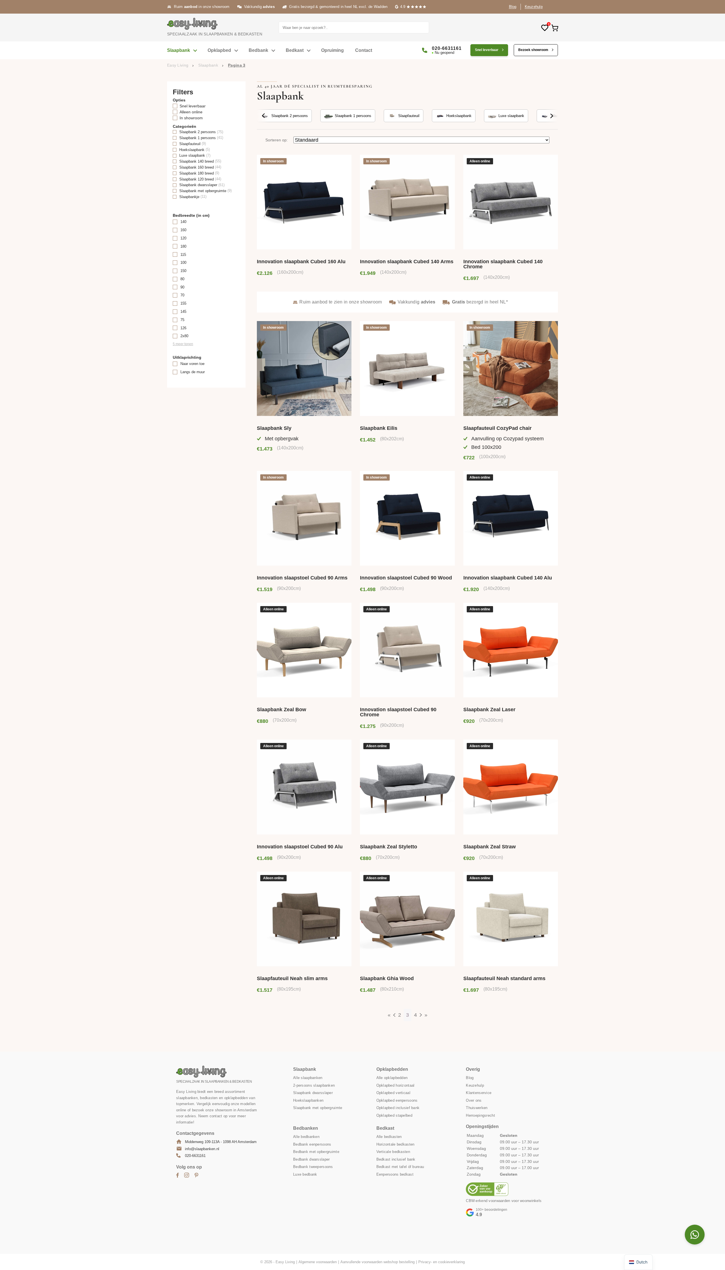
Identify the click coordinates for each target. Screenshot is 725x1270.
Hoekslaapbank (459, 116)
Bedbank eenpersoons (312, 1144)
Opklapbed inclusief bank (398, 1108)
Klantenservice (478, 1093)
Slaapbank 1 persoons (353, 116)
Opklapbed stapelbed (394, 1115)
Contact (363, 50)
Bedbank (258, 50)
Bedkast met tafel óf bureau (400, 1167)
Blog (513, 7)
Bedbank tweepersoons (313, 1167)
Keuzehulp (534, 7)
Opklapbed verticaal (393, 1093)
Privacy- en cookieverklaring (441, 1262)
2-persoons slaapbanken (314, 1085)
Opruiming (332, 50)
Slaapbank (178, 50)
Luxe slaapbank (511, 116)
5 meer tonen (183, 344)
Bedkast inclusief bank (395, 1159)
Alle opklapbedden (392, 1078)
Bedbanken (305, 1128)
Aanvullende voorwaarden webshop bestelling (377, 1262)
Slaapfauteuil (408, 116)
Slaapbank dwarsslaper (313, 1093)
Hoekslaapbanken (308, 1100)
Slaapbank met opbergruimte (317, 1108)
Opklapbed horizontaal (395, 1085)
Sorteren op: (276, 140)
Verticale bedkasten (393, 1152)
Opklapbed (219, 50)
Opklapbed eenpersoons (397, 1100)
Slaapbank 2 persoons (289, 116)
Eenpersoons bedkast (394, 1174)
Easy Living (177, 65)
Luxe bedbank (305, 1174)
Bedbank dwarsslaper (311, 1159)
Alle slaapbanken (307, 1078)
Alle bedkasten (389, 1137)
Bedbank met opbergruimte (316, 1152)
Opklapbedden (392, 1069)
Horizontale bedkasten (395, 1144)
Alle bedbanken (306, 1137)
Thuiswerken (476, 1108)
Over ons (473, 1100)
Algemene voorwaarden (317, 1262)
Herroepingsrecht (480, 1115)
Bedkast (295, 50)
